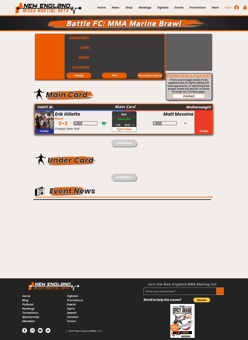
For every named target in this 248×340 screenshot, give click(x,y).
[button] (245, 7)
